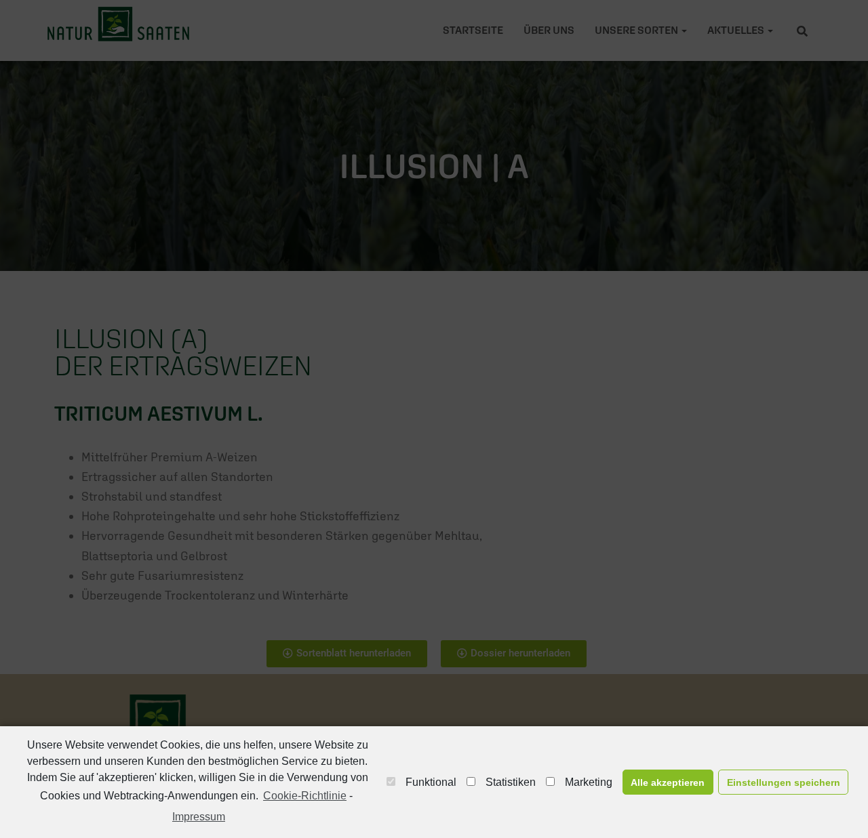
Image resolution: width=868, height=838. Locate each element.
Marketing (588, 782)
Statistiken (511, 782)
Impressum (198, 816)
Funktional (431, 782)
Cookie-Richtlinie (305, 795)
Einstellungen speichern (783, 782)
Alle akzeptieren (668, 782)
